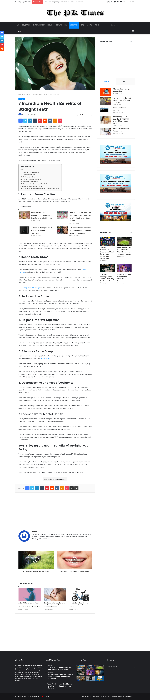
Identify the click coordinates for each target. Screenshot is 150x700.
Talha (23, 115)
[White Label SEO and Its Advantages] (105, 131)
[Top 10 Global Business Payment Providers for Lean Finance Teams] (99, 672)
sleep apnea (45, 358)
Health (59, 25)
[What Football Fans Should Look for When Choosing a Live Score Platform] (124, 241)
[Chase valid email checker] (105, 110)
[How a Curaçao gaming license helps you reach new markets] (81, 667)
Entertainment (39, 25)
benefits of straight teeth (56, 479)
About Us (96, 696)
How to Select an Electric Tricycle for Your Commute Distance (79, 605)
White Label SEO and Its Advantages (121, 130)
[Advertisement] (55, 510)
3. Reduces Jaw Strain (28, 177)
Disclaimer (121, 696)
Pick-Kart (46, 696)
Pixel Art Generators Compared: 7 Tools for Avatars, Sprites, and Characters (68, 2)
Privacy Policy (112, 696)
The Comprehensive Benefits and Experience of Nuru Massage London (54, 605)
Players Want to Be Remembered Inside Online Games (124, 277)
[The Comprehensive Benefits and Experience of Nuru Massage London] (55, 594)
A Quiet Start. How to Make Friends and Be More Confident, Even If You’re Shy (28, 605)
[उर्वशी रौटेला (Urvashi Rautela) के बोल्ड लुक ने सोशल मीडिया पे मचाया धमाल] (105, 120)
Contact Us (103, 696)
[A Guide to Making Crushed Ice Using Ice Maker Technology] (24, 230)
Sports (89, 25)
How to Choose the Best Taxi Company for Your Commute (122, 100)
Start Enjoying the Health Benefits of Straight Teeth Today (40, 188)
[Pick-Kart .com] (75, 13)
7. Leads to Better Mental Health (31, 186)
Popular (106, 81)
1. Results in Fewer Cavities (30, 172)
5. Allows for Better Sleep (29, 181)
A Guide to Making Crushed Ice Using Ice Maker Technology (41, 230)
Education (26, 25)
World (19, 31)
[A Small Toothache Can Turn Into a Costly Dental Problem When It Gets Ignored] (62, 230)
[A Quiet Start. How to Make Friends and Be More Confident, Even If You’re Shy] (29, 594)
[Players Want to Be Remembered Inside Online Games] (124, 268)
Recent (125, 81)
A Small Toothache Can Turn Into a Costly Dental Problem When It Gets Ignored (80, 230)
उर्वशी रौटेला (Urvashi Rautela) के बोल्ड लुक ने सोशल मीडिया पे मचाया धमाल (121, 120)
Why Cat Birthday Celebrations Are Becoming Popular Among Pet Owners (41, 215)
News (82, 25)
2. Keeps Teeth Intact (28, 174)
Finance (50, 25)
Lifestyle (73, 25)
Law (65, 25)
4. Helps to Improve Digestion (31, 179)
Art (18, 25)
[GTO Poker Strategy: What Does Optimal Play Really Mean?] (107, 268)
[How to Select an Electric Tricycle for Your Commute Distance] (80, 594)
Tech (97, 25)
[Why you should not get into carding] (105, 92)
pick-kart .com (129, 696)
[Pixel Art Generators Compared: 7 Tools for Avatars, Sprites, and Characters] (107, 241)
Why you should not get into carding (121, 90)
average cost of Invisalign (31, 288)
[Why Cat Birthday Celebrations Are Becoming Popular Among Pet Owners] (24, 215)
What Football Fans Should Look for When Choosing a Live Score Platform (124, 251)
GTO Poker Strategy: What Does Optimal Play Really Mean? (107, 277)
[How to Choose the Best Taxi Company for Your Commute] (105, 101)
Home (22, 94)
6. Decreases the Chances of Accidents (34, 184)
